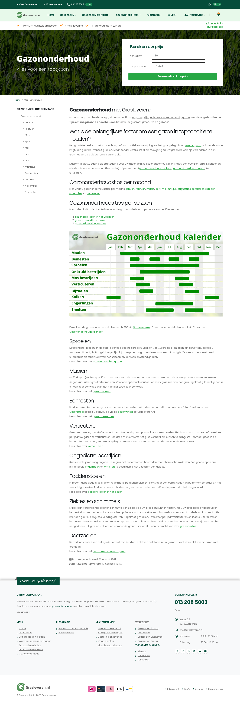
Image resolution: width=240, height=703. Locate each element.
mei (164, 189)
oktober (210, 189)
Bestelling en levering (110, 636)
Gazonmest (76, 412)
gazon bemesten (103, 416)
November (31, 185)
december (93, 193)
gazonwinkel (125, 412)
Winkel (172, 15)
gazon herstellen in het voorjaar (94, 217)
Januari (29, 122)
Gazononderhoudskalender (86, 332)
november (75, 193)
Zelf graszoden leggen (32, 636)
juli (174, 189)
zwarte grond (193, 145)
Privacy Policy (66, 632)
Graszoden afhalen (30, 645)
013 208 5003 (191, 602)
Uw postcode (138, 66)
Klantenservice (54, 4)
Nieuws (142, 651)
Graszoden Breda (148, 641)
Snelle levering (74, 25)
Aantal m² (136, 55)
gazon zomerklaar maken (155, 168)
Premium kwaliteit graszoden (39, 25)
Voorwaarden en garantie (73, 628)
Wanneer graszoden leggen (35, 641)
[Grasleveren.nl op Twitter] (194, 651)
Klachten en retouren (110, 645)
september (197, 189)
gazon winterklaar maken (188, 168)
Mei (27, 147)
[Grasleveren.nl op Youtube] (205, 651)
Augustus (30, 166)
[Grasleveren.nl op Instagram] (182, 651)
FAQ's (187, 689)
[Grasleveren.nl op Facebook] (177, 651)
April (27, 141)
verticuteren (95, 446)
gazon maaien (102, 391)
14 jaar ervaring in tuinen (106, 25)
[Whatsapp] (209, 4)
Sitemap (199, 689)
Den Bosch (144, 632)
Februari (29, 128)
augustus (183, 189)
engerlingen (92, 466)
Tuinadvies (153, 15)
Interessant (173, 689)
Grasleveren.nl (141, 327)
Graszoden (67, 15)
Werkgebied (142, 622)
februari (140, 189)
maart (150, 189)
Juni (27, 154)
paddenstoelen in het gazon (105, 492)
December (31, 192)
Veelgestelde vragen (110, 632)
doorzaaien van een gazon (109, 551)
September (31, 173)
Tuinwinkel (143, 659)
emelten (109, 466)
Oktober (29, 179)
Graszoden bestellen (95, 15)
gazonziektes (188, 526)
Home (50, 15)
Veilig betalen (106, 641)
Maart (28, 135)
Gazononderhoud (127, 15)
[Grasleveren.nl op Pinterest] (188, 651)
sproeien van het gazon (107, 361)
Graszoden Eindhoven (150, 636)
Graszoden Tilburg (148, 628)
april (158, 189)
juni (170, 189)
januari (130, 189)
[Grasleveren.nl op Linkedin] (199, 651)
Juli (27, 160)
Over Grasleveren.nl (29, 4)
